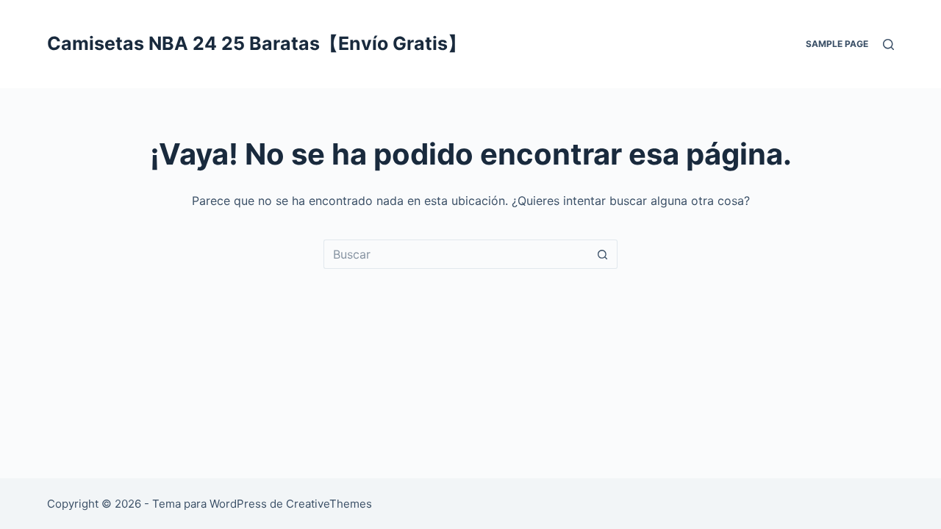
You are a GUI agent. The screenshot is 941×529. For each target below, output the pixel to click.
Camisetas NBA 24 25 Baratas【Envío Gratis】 (256, 43)
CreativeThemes (329, 504)
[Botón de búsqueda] (603, 254)
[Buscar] (888, 44)
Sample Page (837, 43)
